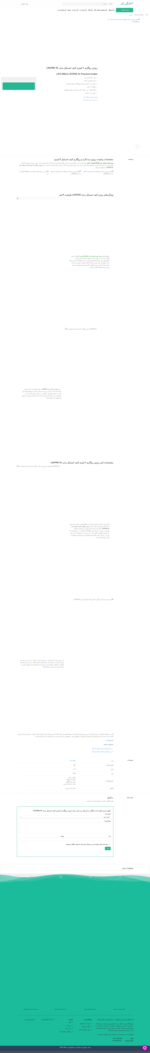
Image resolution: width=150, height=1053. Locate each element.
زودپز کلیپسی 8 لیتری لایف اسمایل (102, 751)
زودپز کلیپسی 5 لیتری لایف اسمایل (102, 748)
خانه (146, 14)
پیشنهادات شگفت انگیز (99, 10)
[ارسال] (63, 4)
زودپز (130, 14)
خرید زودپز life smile (50, 667)
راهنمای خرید (61, 10)
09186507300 (117, 1041)
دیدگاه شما (107, 821)
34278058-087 (117, 1038)
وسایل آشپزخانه (138, 14)
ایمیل (62, 836)
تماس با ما (82, 10)
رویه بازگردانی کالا (84, 1029)
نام (109, 836)
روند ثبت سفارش (85, 1023)
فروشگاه (110, 10)
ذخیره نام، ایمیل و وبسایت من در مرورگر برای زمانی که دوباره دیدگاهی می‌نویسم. (87, 844)
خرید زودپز (35, 163)
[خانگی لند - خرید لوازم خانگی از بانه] (124, 4)
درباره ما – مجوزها (72, 10)
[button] (18, 4)
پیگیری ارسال (86, 1026)
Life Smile (73, 760)
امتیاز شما (108, 814)
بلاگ (70, 1022)
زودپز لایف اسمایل (87, 100)
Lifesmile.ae (109, 740)
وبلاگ (89, 10)
